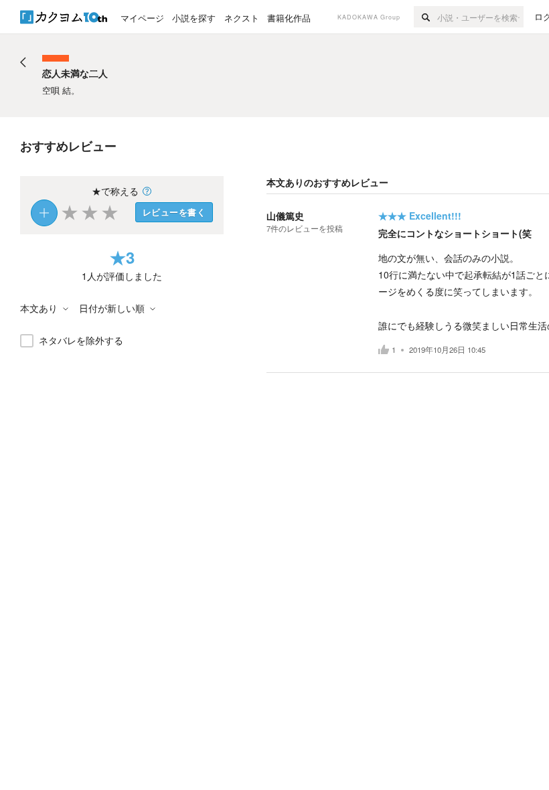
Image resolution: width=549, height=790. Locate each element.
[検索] (425, 16)
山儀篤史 (285, 215)
